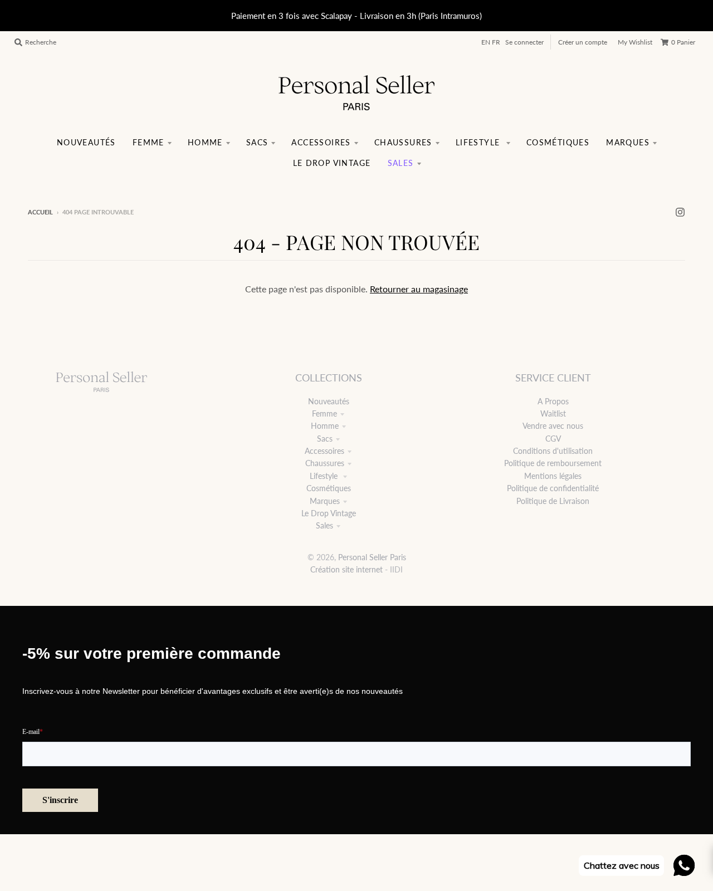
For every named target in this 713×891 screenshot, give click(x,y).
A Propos (553, 401)
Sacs (325, 438)
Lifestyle (325, 476)
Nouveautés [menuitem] (86, 142)
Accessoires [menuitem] (320, 142)
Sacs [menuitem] (257, 142)
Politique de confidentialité (553, 488)
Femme (324, 413)
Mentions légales (553, 476)
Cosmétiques (328, 488)
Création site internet (346, 569)
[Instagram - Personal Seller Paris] (680, 212)
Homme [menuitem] (205, 142)
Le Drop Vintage (328, 513)
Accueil (40, 212)
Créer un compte (582, 42)
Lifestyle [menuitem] (479, 142)
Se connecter (524, 42)
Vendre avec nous (552, 425)
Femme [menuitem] (148, 142)
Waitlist (553, 413)
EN (485, 42)
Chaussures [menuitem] (403, 142)
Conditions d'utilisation (553, 451)
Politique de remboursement (553, 463)
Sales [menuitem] (401, 163)
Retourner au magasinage (419, 288)
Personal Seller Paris (372, 557)
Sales (324, 525)
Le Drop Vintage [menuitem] (332, 163)
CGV (553, 438)
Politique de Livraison (552, 501)
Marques (325, 501)
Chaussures (324, 463)
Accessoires (324, 451)
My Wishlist (635, 42)
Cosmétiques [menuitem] (557, 142)
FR (496, 42)
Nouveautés (328, 401)
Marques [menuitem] (627, 142)
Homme (325, 425)
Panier (683, 42)
